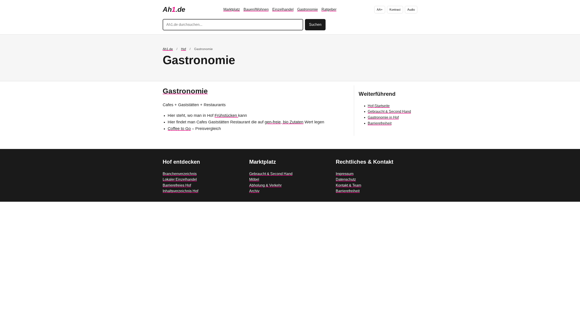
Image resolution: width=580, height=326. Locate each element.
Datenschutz (346, 179)
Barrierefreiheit (380, 123)
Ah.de (174, 9)
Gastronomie (307, 9)
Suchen (315, 24)
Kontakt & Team (348, 185)
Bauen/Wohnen (256, 9)
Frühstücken (226, 115)
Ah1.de (168, 49)
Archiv (254, 191)
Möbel (254, 179)
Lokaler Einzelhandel (180, 179)
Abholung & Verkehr (265, 185)
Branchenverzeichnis (180, 174)
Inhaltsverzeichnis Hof (180, 191)
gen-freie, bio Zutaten (284, 122)
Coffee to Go (179, 128)
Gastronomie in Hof (383, 117)
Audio (411, 9)
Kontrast (395, 9)
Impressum (344, 174)
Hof (183, 49)
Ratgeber (328, 9)
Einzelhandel (283, 9)
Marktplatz (231, 9)
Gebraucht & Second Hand (389, 111)
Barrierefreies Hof (177, 185)
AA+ (380, 9)
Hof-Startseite (379, 106)
